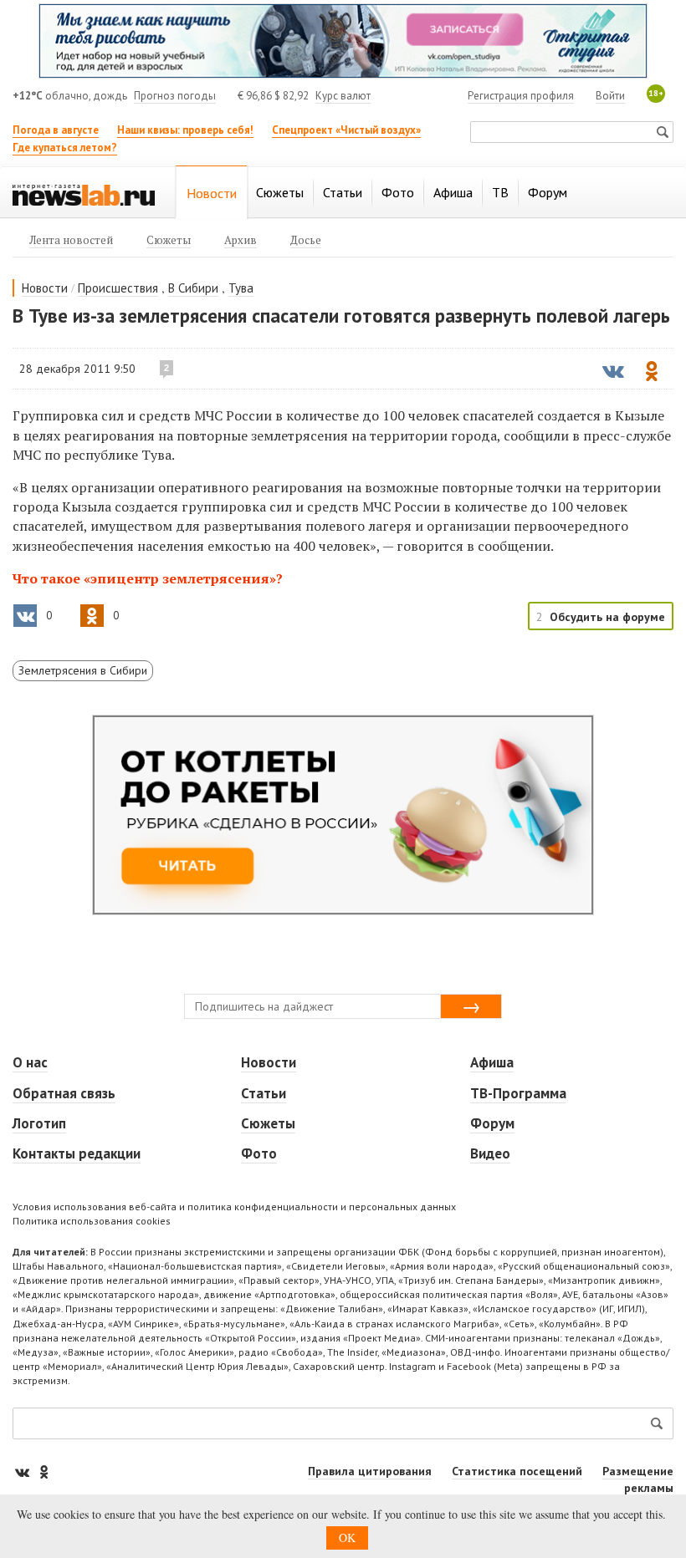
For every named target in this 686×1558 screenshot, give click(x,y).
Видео (490, 1153)
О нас (30, 1062)
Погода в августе (56, 130)
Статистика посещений (517, 1471)
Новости (45, 288)
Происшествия (118, 288)
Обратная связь (64, 1093)
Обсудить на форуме (607, 616)
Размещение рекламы (637, 1479)
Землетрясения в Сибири (82, 670)
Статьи (263, 1093)
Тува (240, 288)
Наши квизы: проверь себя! (185, 130)
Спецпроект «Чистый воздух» (346, 130)
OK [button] (347, 1537)
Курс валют (343, 96)
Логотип (39, 1123)
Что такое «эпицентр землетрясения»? (148, 578)
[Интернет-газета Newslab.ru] (84, 194)
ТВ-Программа (518, 1093)
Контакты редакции (77, 1153)
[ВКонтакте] (23, 1471)
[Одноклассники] (43, 1471)
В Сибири (193, 288)
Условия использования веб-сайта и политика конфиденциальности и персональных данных (234, 1206)
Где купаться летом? (65, 147)
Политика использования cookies (92, 1220)
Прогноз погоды (175, 96)
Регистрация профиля (521, 96)
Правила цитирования (370, 1471)
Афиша (492, 1062)
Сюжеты (268, 1123)
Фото (259, 1153)
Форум (492, 1123)
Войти (610, 96)
